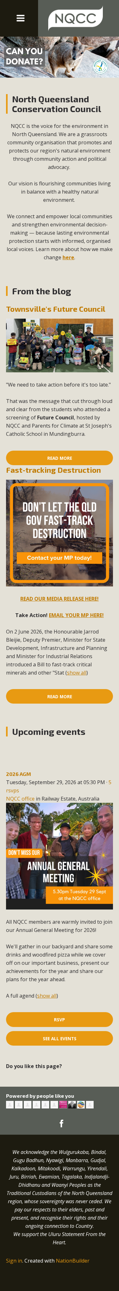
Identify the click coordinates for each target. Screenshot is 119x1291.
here (68, 257)
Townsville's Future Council (55, 308)
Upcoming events (48, 731)
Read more (59, 458)
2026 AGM (18, 774)
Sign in (14, 1260)
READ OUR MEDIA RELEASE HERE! (59, 598)
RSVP (59, 1020)
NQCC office (20, 798)
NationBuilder (72, 1260)
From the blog (41, 290)
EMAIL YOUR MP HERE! (76, 615)
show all (76, 672)
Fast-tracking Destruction (53, 469)
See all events (59, 1039)
